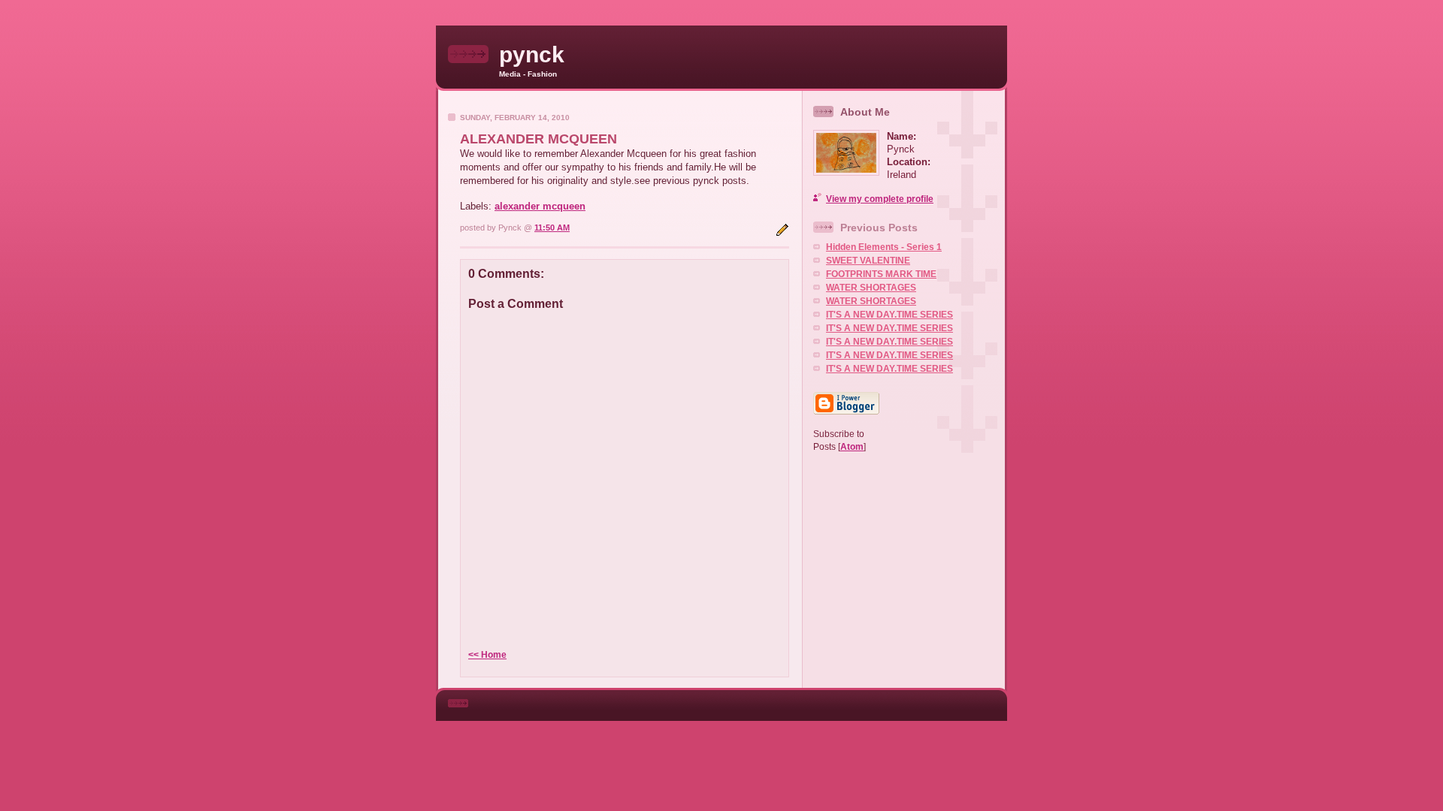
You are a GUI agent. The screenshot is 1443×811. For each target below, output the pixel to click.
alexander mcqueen (540, 206)
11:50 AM (552, 227)
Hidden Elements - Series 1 (884, 247)
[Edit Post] (782, 233)
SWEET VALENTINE (868, 260)
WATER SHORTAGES (871, 287)
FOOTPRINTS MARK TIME (881, 274)
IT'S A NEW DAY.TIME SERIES (889, 314)
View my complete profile (879, 199)
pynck (531, 54)
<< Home (487, 655)
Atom (852, 447)
